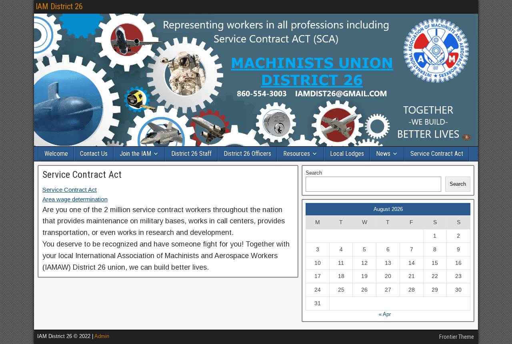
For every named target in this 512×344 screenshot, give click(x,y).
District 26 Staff (191, 153)
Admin (101, 336)
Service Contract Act (436, 153)
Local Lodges (347, 153)
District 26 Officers (247, 153)
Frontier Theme (456, 336)
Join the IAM (135, 153)
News (383, 153)
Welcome (56, 153)
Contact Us (94, 153)
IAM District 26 (59, 6)
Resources (296, 153)
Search (314, 173)
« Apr (385, 314)
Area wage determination (75, 199)
